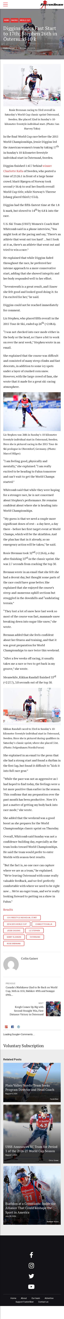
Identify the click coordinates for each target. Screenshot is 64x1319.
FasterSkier (54, 1099)
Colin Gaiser (9, 48)
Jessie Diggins (13, 931)
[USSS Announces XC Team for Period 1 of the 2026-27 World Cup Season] (31, 1134)
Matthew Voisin (53, 1222)
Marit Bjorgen (14, 937)
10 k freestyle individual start (22, 918)
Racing (14, 20)
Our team (36, 1298)
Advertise (49, 1298)
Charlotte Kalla (43, 924)
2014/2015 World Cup (17, 924)
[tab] (7, 1027)
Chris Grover (54, 1160)
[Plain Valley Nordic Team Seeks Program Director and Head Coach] (31, 1082)
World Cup (25, 20)
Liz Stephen (34, 931)
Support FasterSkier (25, 1302)
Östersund (35, 937)
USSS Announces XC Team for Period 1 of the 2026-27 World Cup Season (31, 1149)
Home (13, 1298)
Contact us (43, 1302)
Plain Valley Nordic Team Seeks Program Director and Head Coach (29, 1087)
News (6, 20)
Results (8, 909)
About (24, 1298)
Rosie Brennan (14, 944)
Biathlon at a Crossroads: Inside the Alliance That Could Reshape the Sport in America (30, 1208)
